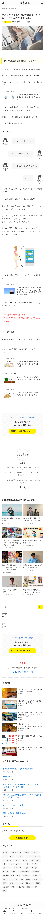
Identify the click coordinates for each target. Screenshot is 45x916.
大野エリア (36, 875)
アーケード (35, 852)
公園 (12, 875)
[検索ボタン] (3, 3)
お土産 (26, 852)
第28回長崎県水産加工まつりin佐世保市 (18, 769)
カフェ (5, 856)
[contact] (30, 905)
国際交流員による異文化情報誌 (14, 813)
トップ (40, 913)
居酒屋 (28, 879)
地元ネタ (7, 22)
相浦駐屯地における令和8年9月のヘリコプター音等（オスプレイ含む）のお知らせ (22, 786)
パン (4, 864)
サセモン (29, 856)
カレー (12, 856)
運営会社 (7, 909)
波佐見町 (6, 887)
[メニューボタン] (42, 3)
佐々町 (13, 871)
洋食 (12, 887)
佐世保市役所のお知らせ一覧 (16, 761)
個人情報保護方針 (26, 909)
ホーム (4, 913)
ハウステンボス (35, 860)
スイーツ (37, 856)
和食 (18, 875)
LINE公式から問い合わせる (23, 672)
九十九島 (34, 868)
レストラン (17, 868)
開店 (4, 891)
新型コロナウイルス (16, 883)
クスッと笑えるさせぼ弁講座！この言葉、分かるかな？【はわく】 (28, 97)
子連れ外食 (13, 879)
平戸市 (5, 883)
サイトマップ (36, 909)
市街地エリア (37, 879)
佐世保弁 (6, 875)
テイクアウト (7, 860)
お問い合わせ (15, 909)
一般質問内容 (8, 777)
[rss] (27, 905)
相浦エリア (20, 887)
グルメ (22, 913)
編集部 (22, 463)
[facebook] (20, 487)
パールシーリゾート (15, 864)
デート (25, 860)
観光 (35, 887)
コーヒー (20, 856)
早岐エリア (29, 883)
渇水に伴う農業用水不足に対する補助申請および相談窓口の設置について (22, 796)
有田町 (38, 883)
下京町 (26, 868)
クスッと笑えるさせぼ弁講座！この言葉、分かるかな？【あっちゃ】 (28, 364)
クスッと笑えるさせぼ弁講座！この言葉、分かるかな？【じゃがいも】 (28, 395)
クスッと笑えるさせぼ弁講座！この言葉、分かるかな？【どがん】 (28, 379)
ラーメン (34, 864)
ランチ (26, 864)
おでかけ (6, 852)
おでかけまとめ (16, 852)
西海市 (29, 887)
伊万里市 (6, 871)
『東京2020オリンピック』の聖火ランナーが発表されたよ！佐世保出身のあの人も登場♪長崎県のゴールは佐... (29, 291)
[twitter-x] (18, 905)
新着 (13, 913)
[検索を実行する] (40, 607)
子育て (5, 879)
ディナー (17, 860)
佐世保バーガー (24, 871)
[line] (24, 905)
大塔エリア (26, 875)
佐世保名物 (35, 871)
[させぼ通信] (22, 3)
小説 (21, 879)
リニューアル (7, 868)
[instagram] (24, 487)
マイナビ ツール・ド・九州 (13, 805)
